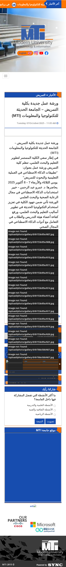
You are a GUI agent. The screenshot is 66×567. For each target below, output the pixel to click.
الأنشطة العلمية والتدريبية (40, 405)
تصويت (50, 421)
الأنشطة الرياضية (44, 414)
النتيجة (39, 421)
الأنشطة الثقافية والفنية (41, 410)
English (21, 53)
